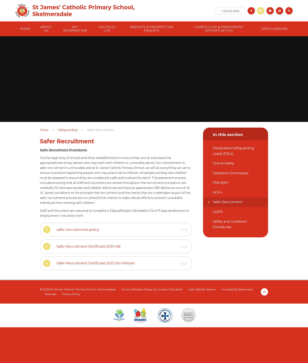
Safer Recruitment (100, 130)
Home (44, 130)
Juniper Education (170, 289)
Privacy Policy (71, 294)
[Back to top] (264, 292)
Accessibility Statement (237, 289)
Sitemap (50, 294)
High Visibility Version (202, 289)
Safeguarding (68, 130)
